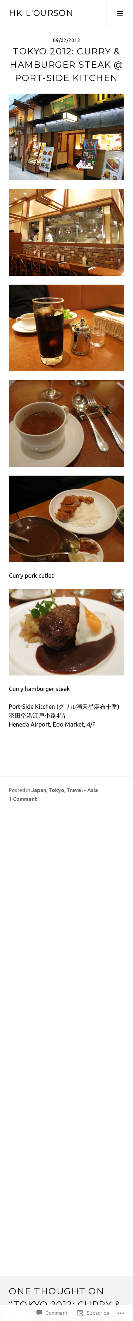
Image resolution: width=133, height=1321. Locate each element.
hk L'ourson (41, 13)
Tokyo (56, 790)
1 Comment (23, 799)
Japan (38, 790)
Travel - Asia (82, 790)
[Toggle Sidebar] (119, 13)
